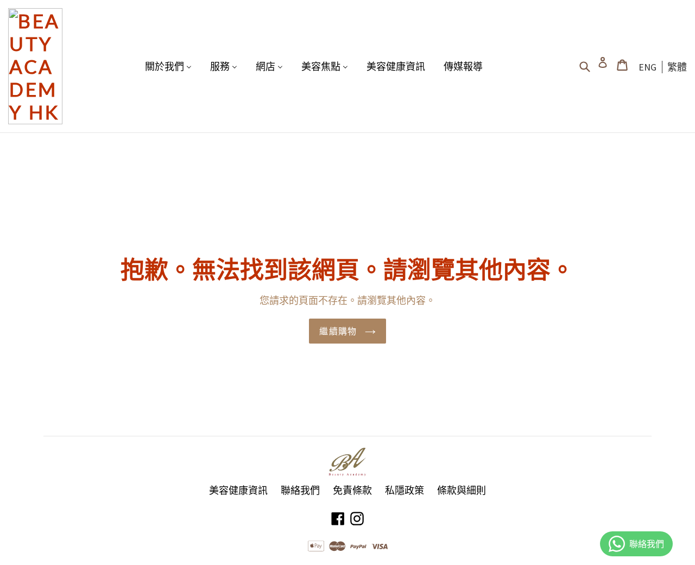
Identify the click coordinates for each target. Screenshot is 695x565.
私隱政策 (404, 490)
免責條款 (352, 490)
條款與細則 (461, 490)
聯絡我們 (300, 490)
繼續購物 (339, 331)
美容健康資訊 (238, 490)
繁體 (677, 67)
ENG (647, 67)
